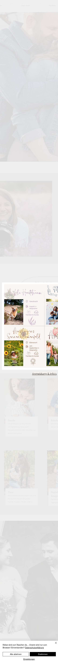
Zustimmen (43, 654)
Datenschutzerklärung (34, 647)
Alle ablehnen (16, 654)
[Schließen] (54, 644)
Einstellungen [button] (29, 659)
